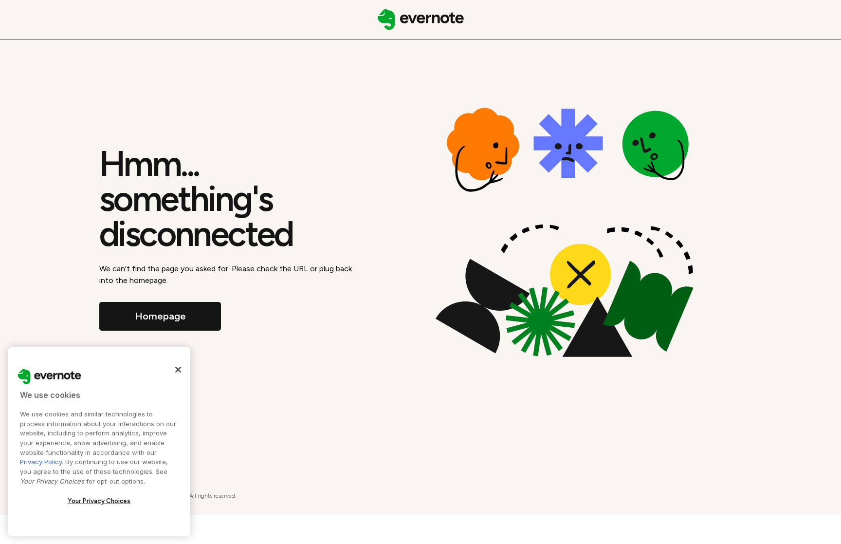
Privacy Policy (41, 462)
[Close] (178, 369)
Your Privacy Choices (99, 501)
